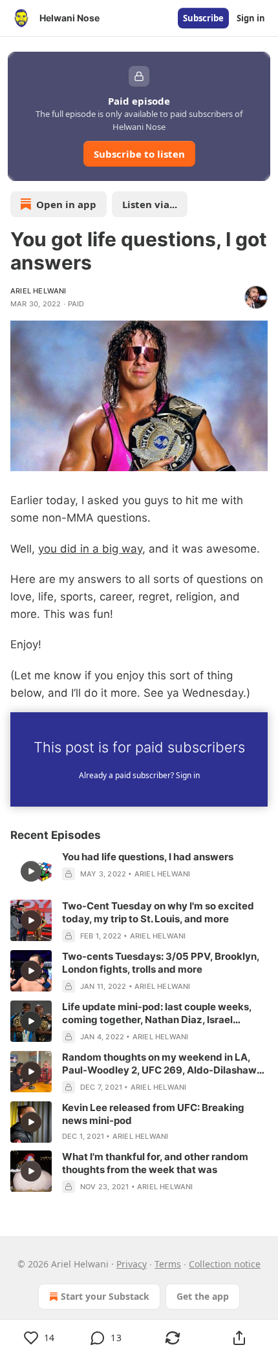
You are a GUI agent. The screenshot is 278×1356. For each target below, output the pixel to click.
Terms (168, 1264)
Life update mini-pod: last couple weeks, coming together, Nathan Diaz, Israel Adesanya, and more (156, 1013)
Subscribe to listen (139, 153)
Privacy (131, 1264)
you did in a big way (90, 548)
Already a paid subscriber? (139, 775)
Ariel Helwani (38, 290)
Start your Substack (105, 1296)
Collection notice (225, 1264)
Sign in (251, 18)
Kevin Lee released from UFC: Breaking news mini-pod (153, 1114)
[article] (139, 871)
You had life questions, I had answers (147, 857)
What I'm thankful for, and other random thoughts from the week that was (155, 1163)
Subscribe (203, 18)
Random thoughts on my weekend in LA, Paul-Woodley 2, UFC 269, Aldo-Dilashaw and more (159, 1064)
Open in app (66, 204)
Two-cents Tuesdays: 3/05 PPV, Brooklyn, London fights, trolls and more (160, 962)
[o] (31, 871)
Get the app (202, 1296)
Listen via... (149, 204)
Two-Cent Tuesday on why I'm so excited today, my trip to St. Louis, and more (158, 912)
